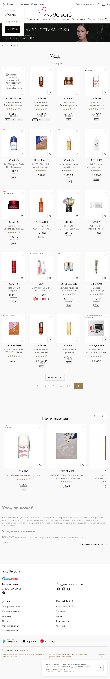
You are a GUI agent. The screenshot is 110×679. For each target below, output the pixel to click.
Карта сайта (24, 650)
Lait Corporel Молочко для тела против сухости (96, 165)
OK (100, 668)
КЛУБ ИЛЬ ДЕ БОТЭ (65, 607)
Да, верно (13, 29)
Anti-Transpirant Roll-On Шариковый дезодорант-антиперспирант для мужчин (14, 165)
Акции (59, 616)
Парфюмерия (33, 19)
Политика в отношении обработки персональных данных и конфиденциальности (23, 656)
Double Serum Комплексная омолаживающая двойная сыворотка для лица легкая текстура (41, 351)
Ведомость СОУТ (102, 656)
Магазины (24, 5)
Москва (9, 4)
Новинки (65, 19)
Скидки (91, 19)
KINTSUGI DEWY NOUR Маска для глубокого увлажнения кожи (67, 476)
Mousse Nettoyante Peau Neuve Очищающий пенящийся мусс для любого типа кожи (69, 165)
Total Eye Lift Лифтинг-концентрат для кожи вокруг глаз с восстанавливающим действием (14, 289)
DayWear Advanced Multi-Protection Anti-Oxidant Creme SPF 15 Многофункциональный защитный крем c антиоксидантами (69, 289)
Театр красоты (62, 621)
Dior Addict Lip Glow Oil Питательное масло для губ (41, 289)
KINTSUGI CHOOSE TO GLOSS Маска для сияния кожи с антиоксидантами (14, 351)
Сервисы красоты (10, 611)
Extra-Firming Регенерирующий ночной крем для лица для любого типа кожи (69, 104)
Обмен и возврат (10, 626)
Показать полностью (91, 544)
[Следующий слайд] (102, 415)
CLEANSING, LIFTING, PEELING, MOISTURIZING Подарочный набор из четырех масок (69, 227)
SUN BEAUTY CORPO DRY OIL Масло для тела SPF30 (41, 227)
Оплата (5, 621)
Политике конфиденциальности (60, 671)
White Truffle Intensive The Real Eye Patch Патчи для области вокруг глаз (96, 227)
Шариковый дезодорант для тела (96, 104)
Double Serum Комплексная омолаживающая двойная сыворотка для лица (41, 104)
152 (68, 386)
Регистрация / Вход (85, 5)
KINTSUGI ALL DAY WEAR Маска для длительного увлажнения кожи (41, 165)
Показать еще (55, 377)
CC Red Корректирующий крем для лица (96, 289)
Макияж (46, 19)
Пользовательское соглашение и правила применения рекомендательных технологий (68, 656)
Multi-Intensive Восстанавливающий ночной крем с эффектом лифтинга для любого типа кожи (14, 227)
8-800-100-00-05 (12, 589)
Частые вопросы (10, 631)
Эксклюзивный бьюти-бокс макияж (96, 351)
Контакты (60, 626)
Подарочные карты (11, 607)
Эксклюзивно (78, 19)
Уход (55, 19)
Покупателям (37, 5)
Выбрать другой (13, 22)
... (61, 386)
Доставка (6, 616)
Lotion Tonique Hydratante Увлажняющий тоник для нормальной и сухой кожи (69, 351)
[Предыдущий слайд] (94, 415)
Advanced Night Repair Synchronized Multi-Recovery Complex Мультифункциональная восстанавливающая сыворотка (14, 104)
